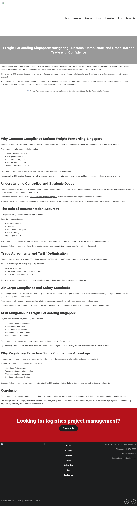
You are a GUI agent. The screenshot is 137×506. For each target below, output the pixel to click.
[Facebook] (126, 501)
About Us (77, 18)
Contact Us (130, 18)
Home (67, 18)
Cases (98, 18)
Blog (120, 18)
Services (88, 18)
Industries (109, 18)
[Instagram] (133, 501)
